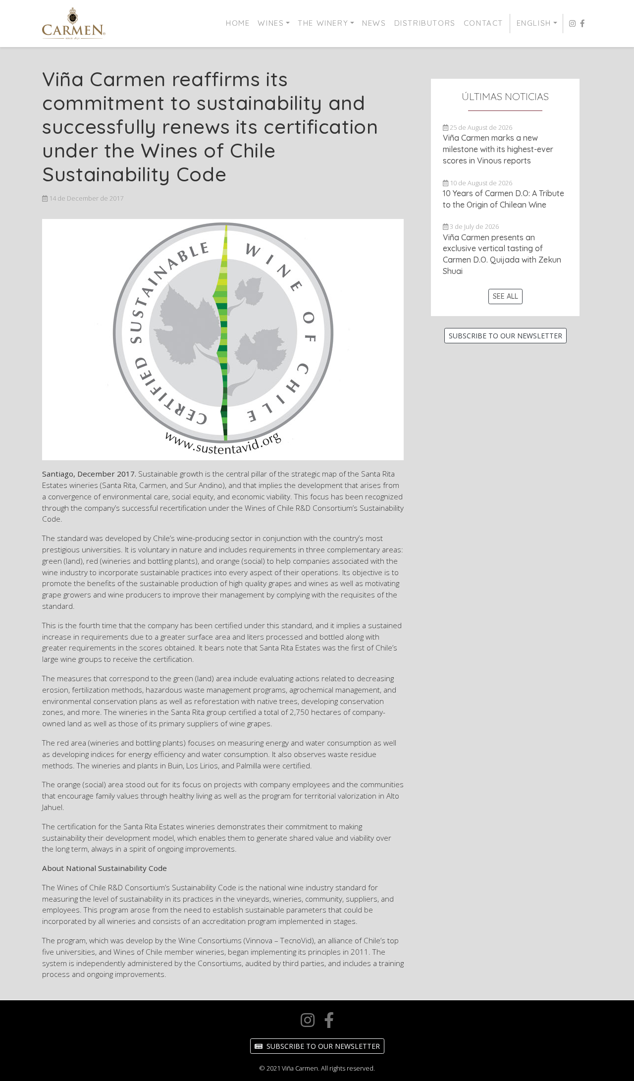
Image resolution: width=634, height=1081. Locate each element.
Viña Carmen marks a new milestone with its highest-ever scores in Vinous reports (498, 149)
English (534, 23)
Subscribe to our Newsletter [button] (505, 335)
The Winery (323, 23)
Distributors (425, 23)
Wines (271, 23)
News (374, 23)
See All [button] (505, 296)
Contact (483, 23)
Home (238, 23)
